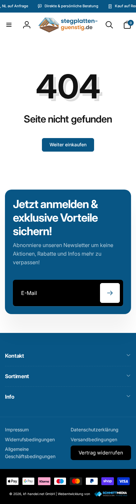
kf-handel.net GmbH (39, 494)
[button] (9, 25)
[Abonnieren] (110, 293)
